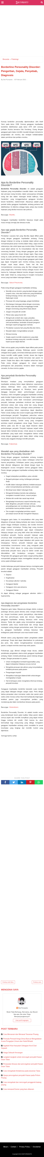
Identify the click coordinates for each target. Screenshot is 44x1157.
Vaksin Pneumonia (15, 283)
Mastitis (12, 215)
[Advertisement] (22, 32)
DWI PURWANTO (27, 1154)
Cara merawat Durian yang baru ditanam (18, 1089)
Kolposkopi (13, 444)
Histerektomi (13, 707)
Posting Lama (37, 982)
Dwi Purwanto (23, 1008)
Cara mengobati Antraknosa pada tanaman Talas (21, 1071)
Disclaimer (37, 1147)
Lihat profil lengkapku (22, 1020)
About (5, 1147)
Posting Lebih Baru (8, 982)
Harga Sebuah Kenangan (13, 1053)
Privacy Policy (24, 1147)
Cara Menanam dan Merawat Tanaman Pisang (20, 1034)
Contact (13, 1147)
